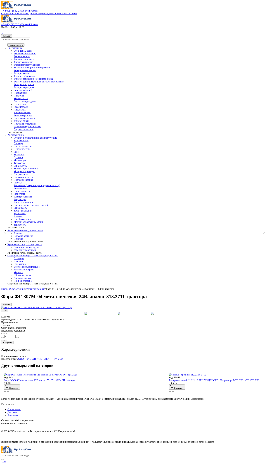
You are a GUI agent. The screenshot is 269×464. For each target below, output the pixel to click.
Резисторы (19, 193)
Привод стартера (23, 280)
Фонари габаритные (24, 76)
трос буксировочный (25, 250)
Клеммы (18, 216)
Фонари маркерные (24, 87)
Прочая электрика (23, 179)
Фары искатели (22, 56)
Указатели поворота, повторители (32, 67)
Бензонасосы (20, 208)
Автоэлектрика (15, 135)
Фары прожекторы (24, 59)
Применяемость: (10, 322)
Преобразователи (23, 219)
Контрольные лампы (25, 70)
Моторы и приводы (24, 171)
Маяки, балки (21, 98)
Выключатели (21, 140)
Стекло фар (20, 104)
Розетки (18, 182)
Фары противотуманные (27, 64)
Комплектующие (23, 115)
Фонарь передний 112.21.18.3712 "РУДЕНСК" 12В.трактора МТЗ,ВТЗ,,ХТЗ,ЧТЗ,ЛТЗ (214, 380)
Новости (61, 13)
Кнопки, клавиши (23, 202)
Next (4, 310)
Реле (16, 151)
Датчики (18, 157)
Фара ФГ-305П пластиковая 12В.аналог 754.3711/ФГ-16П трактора (39, 380)
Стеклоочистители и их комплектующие (35, 137)
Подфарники (20, 92)
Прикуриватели (22, 191)
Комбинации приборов (26, 168)
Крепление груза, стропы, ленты (24, 244)
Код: (3, 316)
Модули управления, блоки (28, 222)
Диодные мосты (22, 278)
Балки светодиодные (25, 101)
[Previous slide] (5, 232)
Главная (5, 289)
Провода (18, 143)
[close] (2, 459)
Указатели (19, 154)
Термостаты (20, 224)
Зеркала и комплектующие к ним (25, 230)
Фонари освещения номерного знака (33, 78)
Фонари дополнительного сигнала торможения (39, 81)
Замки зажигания (23, 210)
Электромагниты (23, 196)
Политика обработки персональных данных (24, 436)
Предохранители (23, 146)
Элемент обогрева (23, 236)
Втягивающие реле (24, 269)
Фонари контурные (24, 84)
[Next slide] (263, 232)
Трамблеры (20, 213)
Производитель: (9, 319)
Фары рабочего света (25, 53)
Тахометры (19, 163)
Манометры (20, 160)
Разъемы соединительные (27, 126)
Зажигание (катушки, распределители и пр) (37, 185)
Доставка (34, 13)
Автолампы (20, 109)
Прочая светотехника (25, 123)
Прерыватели (21, 174)
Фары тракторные (23, 62)
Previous (6, 304)
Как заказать (22, 13)
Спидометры (20, 165)
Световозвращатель (24, 118)
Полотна (18, 238)
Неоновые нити (22, 112)
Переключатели (22, 149)
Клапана (18, 261)
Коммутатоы (20, 188)
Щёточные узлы (22, 275)
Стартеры (19, 258)
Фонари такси (21, 121)
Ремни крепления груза (26, 247)
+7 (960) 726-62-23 (19, 10)
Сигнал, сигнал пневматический (31, 205)
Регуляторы (20, 199)
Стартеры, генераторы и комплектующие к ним (32, 255)
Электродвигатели (23, 177)
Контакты (71, 13)
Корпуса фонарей (23, 90)
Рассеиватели (21, 107)
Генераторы (20, 264)
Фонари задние (22, 73)
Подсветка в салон (23, 129)
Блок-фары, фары (23, 50)
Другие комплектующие (27, 266)
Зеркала (18, 233)
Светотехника (14, 48)
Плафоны (19, 95)
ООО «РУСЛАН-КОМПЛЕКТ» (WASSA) (40, 359)
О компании (8, 13)
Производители (48, 13)
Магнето (18, 272)
